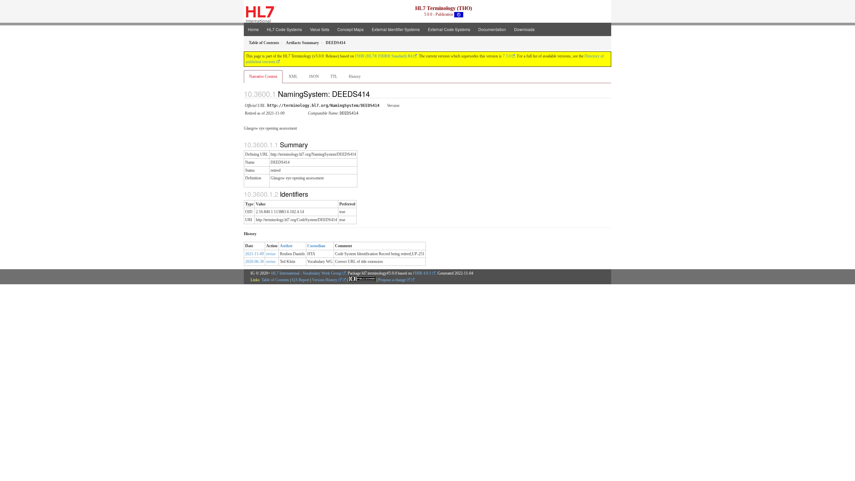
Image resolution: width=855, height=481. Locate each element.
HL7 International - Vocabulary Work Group (306, 273)
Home (253, 29)
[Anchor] (375, 93)
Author (286, 246)
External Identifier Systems (396, 29)
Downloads (524, 29)
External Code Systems (449, 29)
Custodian (316, 246)
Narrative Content (263, 76)
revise (271, 254)
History (355, 76)
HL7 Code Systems (284, 29)
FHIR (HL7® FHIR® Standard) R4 (383, 56)
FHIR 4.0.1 (422, 273)
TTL (333, 76)
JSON (314, 76)
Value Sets (319, 29)
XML (293, 76)
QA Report (300, 280)
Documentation (492, 29)
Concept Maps (350, 29)
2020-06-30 (254, 261)
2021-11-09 (254, 254)
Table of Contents (275, 280)
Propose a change (392, 280)
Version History (325, 280)
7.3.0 (507, 56)
